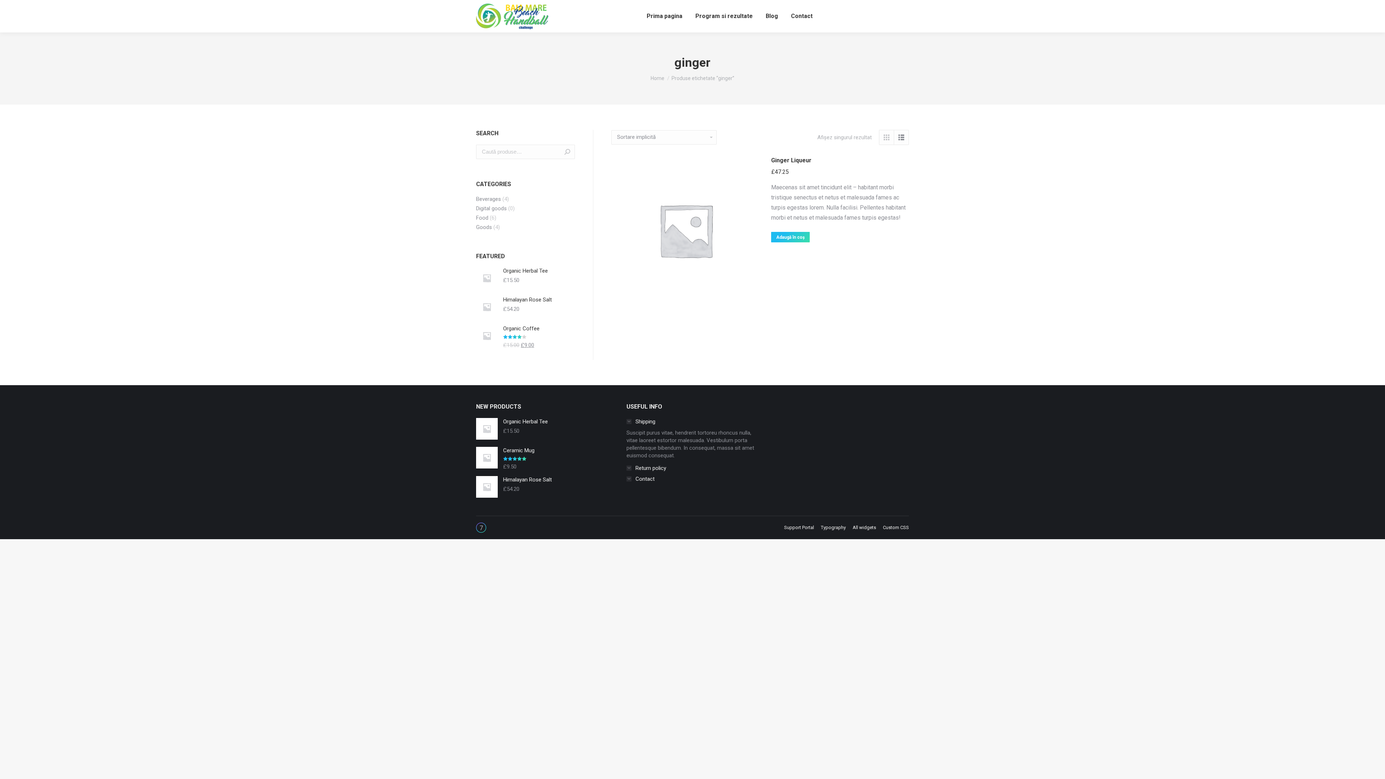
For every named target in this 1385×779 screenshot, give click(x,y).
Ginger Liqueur (791, 160)
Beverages (488, 199)
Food (482, 218)
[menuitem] (664, 16)
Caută (567, 152)
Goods (484, 227)
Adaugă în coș (790, 237)
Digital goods (491, 208)
